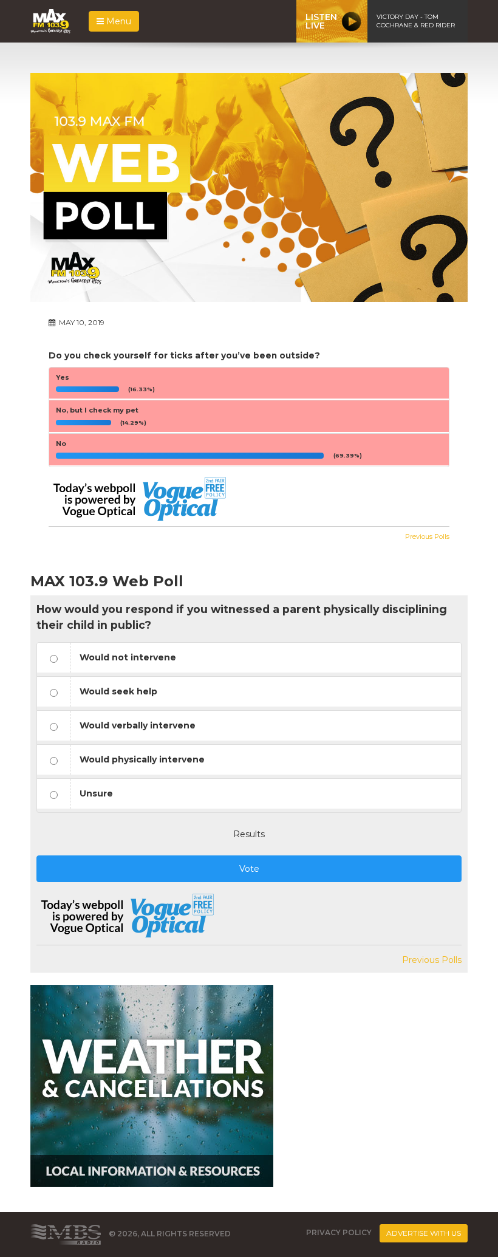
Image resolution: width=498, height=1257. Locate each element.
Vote (249, 868)
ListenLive (321, 21)
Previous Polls (427, 536)
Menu (117, 21)
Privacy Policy (339, 1232)
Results (249, 834)
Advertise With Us (423, 1233)
